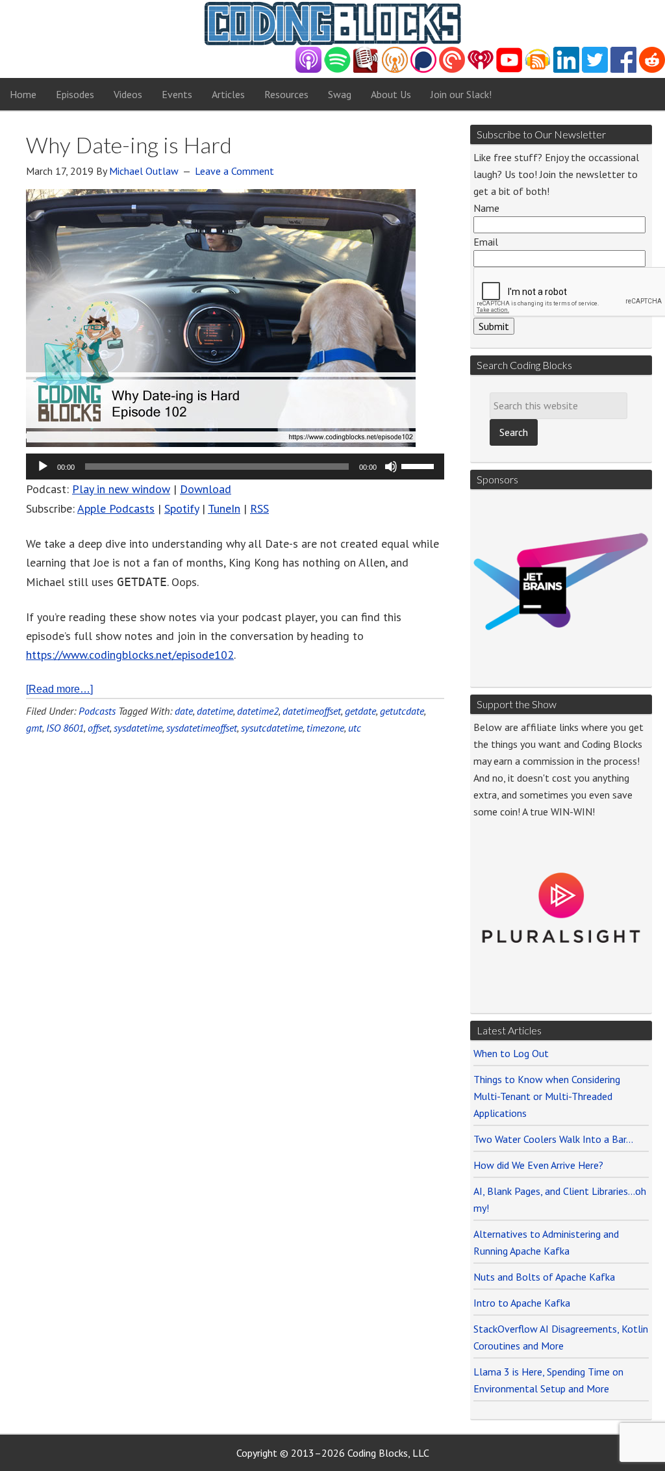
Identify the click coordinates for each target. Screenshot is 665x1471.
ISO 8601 (65, 727)
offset (99, 727)
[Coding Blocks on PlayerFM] (366, 69)
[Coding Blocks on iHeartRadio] (481, 69)
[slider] (419, 465)
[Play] (42, 466)
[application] (235, 467)
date (184, 710)
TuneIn (224, 508)
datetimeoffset (311, 710)
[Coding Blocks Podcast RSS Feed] (538, 69)
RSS (259, 508)
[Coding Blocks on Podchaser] (423, 69)
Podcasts (97, 710)
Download (205, 488)
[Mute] (390, 466)
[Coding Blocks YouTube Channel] (509, 69)
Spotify (181, 508)
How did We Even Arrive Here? (538, 1164)
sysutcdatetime (272, 727)
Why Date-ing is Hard (129, 144)
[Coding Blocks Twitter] (595, 69)
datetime (215, 710)
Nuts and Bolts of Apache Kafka (544, 1276)
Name (486, 207)
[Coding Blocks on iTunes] (308, 69)
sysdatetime (138, 727)
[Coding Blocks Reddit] (652, 69)
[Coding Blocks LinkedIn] (566, 69)
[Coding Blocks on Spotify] (337, 69)
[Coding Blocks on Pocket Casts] (452, 69)
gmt (34, 727)
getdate (360, 710)
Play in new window (121, 488)
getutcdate (402, 710)
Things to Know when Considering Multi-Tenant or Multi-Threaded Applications (546, 1096)
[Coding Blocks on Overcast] (395, 69)
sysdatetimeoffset (201, 727)
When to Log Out (511, 1053)
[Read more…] (59, 689)
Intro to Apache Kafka (521, 1302)
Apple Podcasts (116, 508)
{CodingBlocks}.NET (332, 23)
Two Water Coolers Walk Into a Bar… (553, 1138)
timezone (325, 727)
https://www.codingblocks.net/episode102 (130, 654)
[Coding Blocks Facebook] (623, 69)
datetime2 (258, 710)
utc (354, 727)
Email (485, 241)
